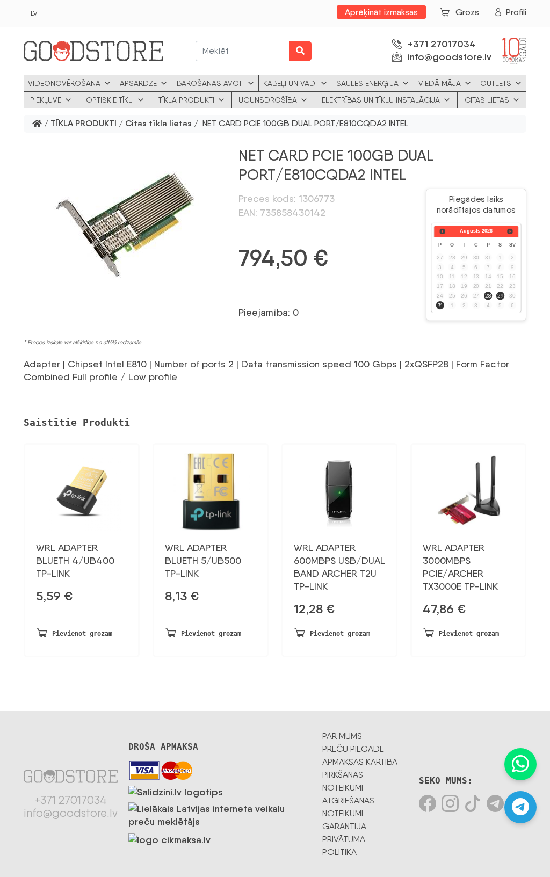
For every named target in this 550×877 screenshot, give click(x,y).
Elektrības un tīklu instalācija (381, 100)
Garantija (344, 826)
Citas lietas (487, 100)
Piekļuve (45, 100)
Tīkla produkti (186, 100)
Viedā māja (439, 83)
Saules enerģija (367, 83)
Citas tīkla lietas (158, 123)
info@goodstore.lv (449, 57)
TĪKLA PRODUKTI (83, 123)
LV (34, 13)
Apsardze (138, 83)
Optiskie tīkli (110, 100)
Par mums (342, 736)
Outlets (495, 83)
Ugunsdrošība (267, 100)
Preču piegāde (353, 749)
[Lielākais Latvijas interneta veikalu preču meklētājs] (220, 813)
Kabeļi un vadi (290, 83)
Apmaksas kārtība (359, 762)
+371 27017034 (442, 44)
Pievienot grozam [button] (82, 633)
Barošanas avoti (210, 83)
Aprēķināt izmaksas (381, 12)
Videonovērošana (64, 83)
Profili (516, 12)
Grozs (467, 12)
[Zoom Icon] (125, 226)
